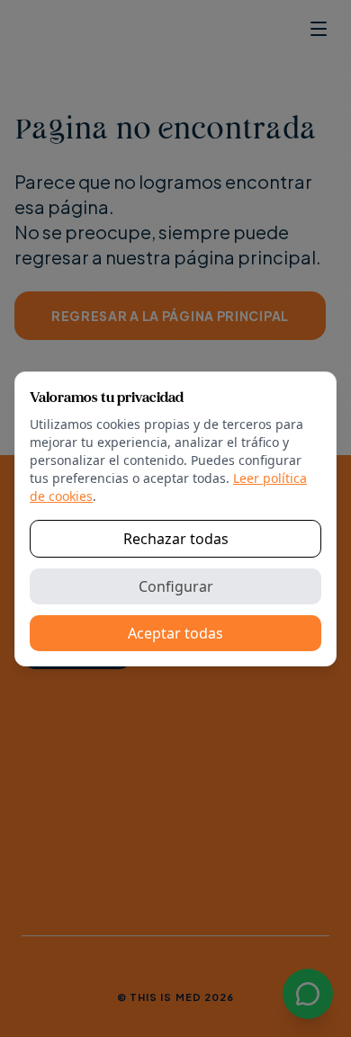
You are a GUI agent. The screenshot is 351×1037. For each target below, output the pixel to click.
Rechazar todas (176, 539)
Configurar (176, 586)
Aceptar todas (175, 633)
